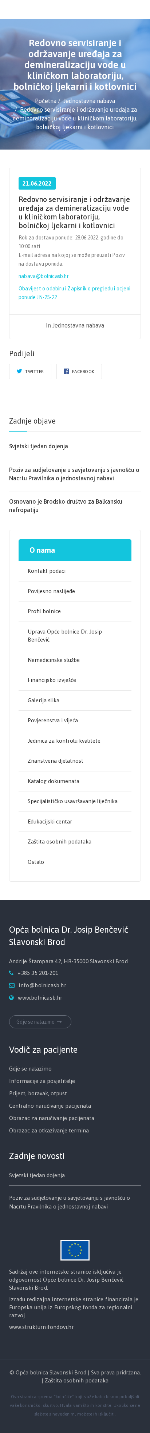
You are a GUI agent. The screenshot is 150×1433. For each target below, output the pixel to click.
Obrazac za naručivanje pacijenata (51, 1118)
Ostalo (36, 862)
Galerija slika (43, 700)
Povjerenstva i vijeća (53, 720)
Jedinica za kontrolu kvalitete (64, 741)
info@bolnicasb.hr (42, 985)
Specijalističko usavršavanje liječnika (73, 801)
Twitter (34, 371)
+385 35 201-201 (37, 973)
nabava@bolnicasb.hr (44, 276)
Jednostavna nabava (78, 325)
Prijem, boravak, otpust (38, 1093)
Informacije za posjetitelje (42, 1081)
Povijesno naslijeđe (51, 591)
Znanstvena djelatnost (55, 761)
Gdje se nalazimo (35, 1022)
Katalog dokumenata (53, 781)
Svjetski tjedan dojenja (38, 446)
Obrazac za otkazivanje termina (49, 1130)
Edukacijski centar (50, 821)
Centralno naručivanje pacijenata (50, 1106)
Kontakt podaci (47, 571)
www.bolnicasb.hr (40, 998)
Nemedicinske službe (54, 660)
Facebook (83, 371)
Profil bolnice (44, 611)
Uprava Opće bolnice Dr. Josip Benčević (65, 635)
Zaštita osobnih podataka (59, 841)
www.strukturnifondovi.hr (41, 1327)
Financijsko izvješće (52, 680)
